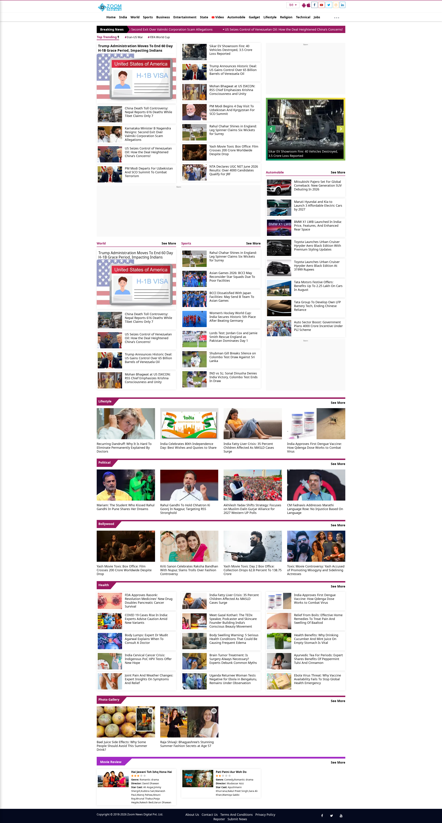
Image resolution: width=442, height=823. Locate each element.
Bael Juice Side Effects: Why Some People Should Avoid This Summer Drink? (122, 745)
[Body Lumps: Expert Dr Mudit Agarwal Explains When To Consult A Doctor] (110, 641)
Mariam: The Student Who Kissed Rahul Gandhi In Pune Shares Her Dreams (126, 507)
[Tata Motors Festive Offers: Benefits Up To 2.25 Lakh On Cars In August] (279, 288)
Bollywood (106, 524)
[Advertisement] (179, 212)
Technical (303, 17)
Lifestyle (270, 17)
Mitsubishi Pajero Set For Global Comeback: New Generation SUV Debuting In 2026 (318, 185)
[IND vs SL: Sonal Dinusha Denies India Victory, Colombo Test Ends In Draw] (194, 379)
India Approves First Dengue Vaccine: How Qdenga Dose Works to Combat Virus (314, 447)
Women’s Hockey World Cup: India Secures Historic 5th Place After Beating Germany (232, 316)
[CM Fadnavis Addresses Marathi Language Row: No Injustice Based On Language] (316, 484)
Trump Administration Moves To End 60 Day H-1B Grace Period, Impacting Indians (135, 48)
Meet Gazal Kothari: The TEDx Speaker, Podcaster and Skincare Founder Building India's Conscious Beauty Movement (233, 620)
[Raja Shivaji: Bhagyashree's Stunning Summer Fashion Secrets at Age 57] (189, 721)
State (204, 17)
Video (219, 17)
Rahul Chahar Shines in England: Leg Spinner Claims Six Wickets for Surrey (233, 130)
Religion (286, 17)
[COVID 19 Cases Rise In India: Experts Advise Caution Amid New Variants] (110, 621)
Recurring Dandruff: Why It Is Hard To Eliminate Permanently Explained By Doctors (124, 447)
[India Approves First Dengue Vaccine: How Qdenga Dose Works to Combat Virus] (316, 423)
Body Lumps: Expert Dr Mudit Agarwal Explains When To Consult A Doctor (146, 639)
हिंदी (291, 5)
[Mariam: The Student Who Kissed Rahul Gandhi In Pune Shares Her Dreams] (126, 484)
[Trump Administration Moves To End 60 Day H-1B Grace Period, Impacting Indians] (136, 78)
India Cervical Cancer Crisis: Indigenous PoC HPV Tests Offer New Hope (148, 659)
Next (341, 132)
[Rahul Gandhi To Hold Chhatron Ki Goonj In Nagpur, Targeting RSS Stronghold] (189, 484)
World (135, 17)
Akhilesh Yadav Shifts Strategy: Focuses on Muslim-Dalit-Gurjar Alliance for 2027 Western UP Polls (252, 509)
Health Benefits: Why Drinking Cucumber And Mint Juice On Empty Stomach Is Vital (316, 639)
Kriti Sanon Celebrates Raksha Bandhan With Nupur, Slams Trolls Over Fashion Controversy (189, 570)
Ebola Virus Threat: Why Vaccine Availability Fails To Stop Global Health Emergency (317, 679)
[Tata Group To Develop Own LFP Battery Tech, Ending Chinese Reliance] (279, 308)
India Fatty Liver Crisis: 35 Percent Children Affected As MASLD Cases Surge (249, 447)
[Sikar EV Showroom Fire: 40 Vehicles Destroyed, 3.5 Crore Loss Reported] (194, 52)
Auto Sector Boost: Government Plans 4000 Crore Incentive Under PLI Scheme (318, 326)
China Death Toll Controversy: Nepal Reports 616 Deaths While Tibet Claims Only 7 (148, 112)
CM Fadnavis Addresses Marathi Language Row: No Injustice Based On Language (315, 509)
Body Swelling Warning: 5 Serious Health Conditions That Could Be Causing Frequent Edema (233, 639)
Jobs (317, 17)
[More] (336, 17)
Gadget (254, 17)
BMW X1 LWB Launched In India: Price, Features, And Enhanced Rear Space (318, 225)
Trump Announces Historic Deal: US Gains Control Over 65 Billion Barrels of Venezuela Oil (233, 70)
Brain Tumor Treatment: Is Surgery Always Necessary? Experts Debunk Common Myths (233, 659)
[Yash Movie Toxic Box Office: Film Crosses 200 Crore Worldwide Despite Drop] (194, 152)
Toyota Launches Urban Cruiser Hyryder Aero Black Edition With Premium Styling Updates (317, 245)
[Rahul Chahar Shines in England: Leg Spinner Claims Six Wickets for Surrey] (194, 132)
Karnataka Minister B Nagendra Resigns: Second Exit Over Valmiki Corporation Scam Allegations (148, 134)
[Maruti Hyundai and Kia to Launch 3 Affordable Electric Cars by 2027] (279, 208)
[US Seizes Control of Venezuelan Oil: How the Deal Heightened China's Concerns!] (110, 154)
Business (163, 17)
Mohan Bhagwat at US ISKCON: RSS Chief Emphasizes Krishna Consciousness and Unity (232, 90)
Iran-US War (134, 37)
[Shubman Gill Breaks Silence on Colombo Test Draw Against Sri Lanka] (194, 359)
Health (103, 585)
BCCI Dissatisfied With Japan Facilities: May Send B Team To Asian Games (231, 296)
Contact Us (210, 814)
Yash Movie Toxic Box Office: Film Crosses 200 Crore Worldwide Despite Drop (233, 150)
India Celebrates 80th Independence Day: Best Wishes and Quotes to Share (188, 445)
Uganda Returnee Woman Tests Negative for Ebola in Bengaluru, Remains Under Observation (233, 679)
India (123, 17)
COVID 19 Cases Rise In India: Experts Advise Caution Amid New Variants (146, 618)
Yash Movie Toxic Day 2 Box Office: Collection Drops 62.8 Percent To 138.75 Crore (253, 570)
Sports (148, 17)
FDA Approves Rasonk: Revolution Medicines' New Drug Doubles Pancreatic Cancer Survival (148, 600)
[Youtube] (321, 5)
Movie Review (110, 762)
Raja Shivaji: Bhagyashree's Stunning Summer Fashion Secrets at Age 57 (187, 744)
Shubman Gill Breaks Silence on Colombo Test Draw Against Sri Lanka (232, 357)
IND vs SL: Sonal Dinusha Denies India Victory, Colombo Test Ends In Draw (233, 377)
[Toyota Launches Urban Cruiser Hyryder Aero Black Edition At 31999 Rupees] (279, 268)
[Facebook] (314, 5)
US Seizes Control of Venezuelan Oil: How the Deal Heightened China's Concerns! (230, 29)
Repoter (219, 819)
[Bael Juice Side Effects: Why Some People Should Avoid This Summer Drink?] (126, 721)
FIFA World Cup (159, 37)
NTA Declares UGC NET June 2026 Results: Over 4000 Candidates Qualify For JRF (233, 170)
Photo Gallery (108, 699)
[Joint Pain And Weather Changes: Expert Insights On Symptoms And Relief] (110, 681)
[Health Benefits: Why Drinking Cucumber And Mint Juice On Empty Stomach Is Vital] (279, 641)
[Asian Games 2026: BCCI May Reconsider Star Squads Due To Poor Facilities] (194, 279)
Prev (271, 132)
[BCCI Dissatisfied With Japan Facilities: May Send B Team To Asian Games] (194, 299)
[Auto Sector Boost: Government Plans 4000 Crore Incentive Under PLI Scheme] (279, 328)
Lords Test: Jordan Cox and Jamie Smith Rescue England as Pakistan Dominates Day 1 (233, 336)
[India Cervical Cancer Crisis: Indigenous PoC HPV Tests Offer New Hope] (110, 661)
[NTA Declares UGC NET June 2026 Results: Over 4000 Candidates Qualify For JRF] (194, 172)
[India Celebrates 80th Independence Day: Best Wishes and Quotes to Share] (189, 423)
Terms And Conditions (236, 814)
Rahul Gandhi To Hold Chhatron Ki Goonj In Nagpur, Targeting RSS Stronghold (185, 509)
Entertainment (184, 17)
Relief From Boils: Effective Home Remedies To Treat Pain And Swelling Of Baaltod (318, 618)
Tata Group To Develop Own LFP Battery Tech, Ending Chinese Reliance (317, 306)
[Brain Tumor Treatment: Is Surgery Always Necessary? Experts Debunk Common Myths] (194, 661)
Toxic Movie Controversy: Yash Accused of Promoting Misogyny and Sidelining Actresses (315, 570)
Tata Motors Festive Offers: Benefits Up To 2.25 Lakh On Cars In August (318, 285)
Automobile (236, 17)
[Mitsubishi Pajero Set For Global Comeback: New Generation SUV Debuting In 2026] (279, 188)
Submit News (237, 819)
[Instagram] (336, 5)
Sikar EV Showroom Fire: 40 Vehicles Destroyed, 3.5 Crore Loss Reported (230, 49)
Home (111, 17)
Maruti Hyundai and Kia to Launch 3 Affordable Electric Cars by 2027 (318, 205)
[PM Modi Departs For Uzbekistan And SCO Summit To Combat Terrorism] (110, 174)
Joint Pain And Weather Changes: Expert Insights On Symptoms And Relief (149, 679)
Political (104, 462)
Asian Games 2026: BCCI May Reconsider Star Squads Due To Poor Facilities (232, 276)
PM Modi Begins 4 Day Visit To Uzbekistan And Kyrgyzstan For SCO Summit (232, 110)
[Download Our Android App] (304, 5)
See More (169, 243)
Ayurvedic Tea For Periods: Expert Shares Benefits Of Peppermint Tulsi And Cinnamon (318, 659)
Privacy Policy (265, 814)
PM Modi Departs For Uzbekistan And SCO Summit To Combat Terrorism (149, 172)
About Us (192, 814)
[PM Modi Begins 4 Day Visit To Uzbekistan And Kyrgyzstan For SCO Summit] (194, 112)
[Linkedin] (342, 5)
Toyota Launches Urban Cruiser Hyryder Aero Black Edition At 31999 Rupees (317, 265)
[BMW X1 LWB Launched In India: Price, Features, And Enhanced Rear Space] (279, 228)
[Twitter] (328, 5)
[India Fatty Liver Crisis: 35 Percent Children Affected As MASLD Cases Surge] (253, 423)
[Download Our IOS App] (308, 5)
